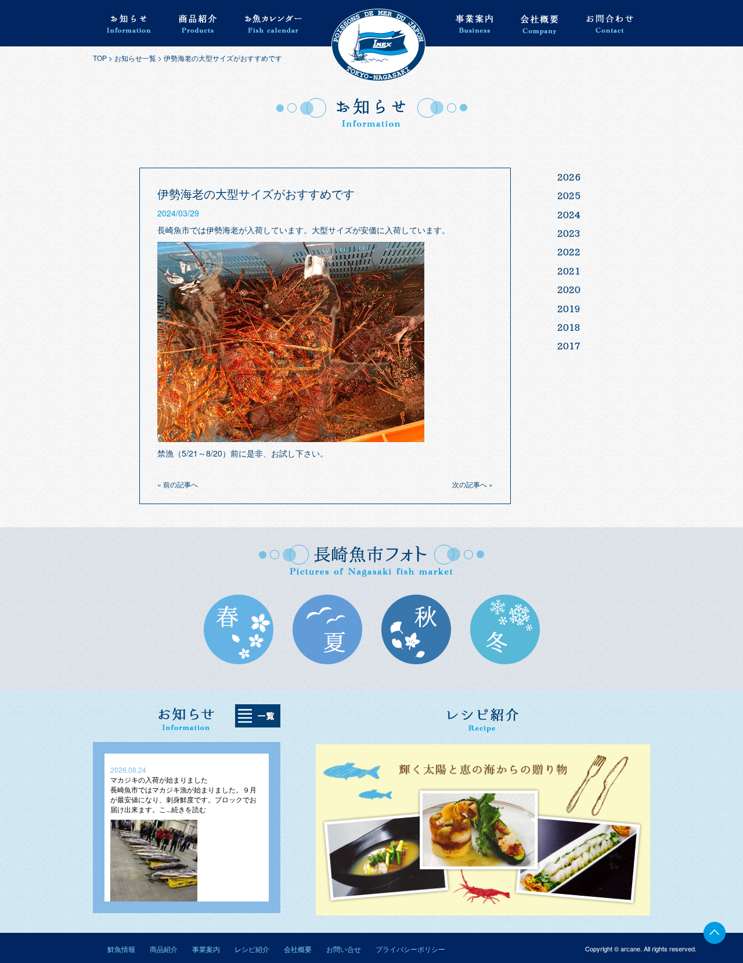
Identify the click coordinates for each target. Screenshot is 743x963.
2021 (568, 271)
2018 (568, 327)
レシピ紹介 (252, 949)
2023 (568, 233)
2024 (568, 214)
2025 (568, 195)
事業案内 (206, 949)
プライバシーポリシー (410, 949)
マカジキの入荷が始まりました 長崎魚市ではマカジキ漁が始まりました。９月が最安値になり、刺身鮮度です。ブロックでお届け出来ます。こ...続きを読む (183, 793)
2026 (568, 177)
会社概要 (298, 949)
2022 (568, 252)
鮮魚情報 (121, 949)
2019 (568, 308)
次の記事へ (469, 484)
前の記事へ (180, 484)
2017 (568, 346)
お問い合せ (343, 949)
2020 (568, 289)
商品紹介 (164, 949)
